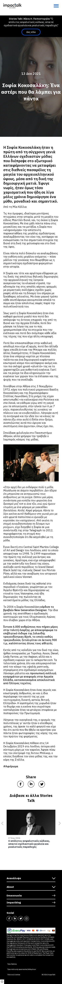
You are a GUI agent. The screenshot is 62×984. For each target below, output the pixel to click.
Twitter (20, 918)
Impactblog (14, 902)
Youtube (32, 918)
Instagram (26, 918)
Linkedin (14, 918)
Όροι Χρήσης (12, 964)
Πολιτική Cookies (13, 975)
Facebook (9, 918)
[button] (1, 823)
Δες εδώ (31, 32)
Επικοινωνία (14, 895)
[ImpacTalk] (12, 5)
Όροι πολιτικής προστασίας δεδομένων (21, 969)
